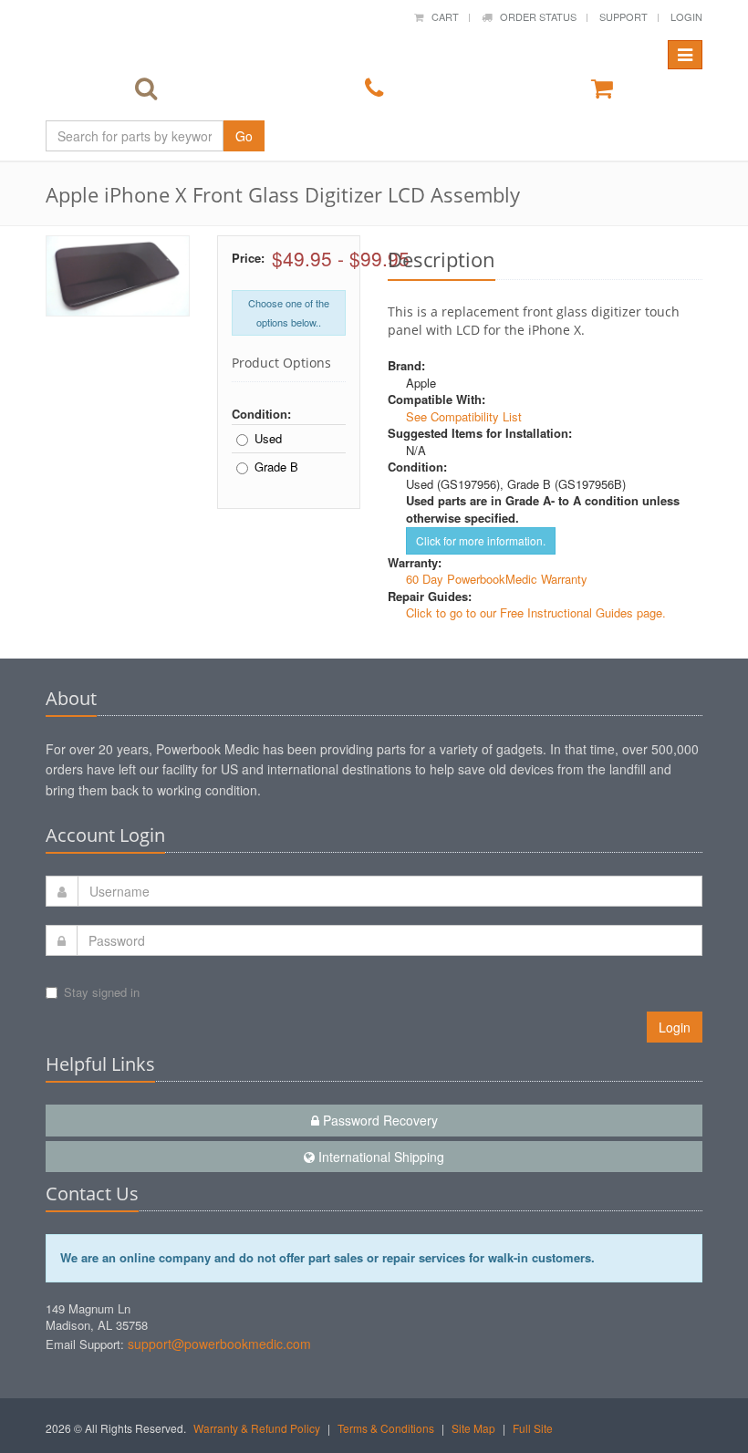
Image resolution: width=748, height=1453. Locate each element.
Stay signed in (102, 992)
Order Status (534, 16)
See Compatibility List (464, 416)
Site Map (473, 1428)
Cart (441, 16)
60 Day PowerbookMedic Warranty (496, 578)
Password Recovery (378, 1120)
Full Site (533, 1428)
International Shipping (379, 1156)
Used (268, 439)
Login (686, 16)
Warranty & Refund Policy (256, 1428)
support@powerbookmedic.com (219, 1343)
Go (244, 136)
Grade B (276, 467)
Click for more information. (480, 540)
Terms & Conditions (386, 1428)
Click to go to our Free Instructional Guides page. (536, 612)
